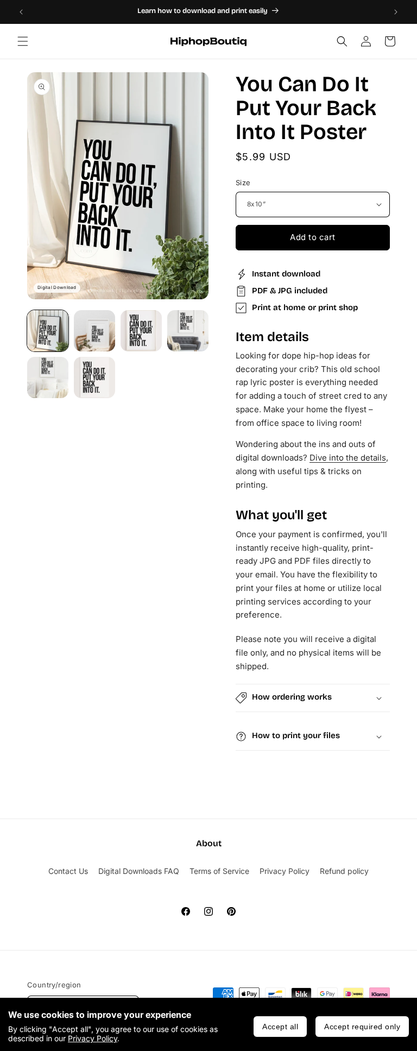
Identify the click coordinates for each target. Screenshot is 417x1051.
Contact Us (68, 871)
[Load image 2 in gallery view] (94, 330)
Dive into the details (347, 457)
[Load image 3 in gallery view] (141, 330)
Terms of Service (219, 871)
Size (243, 182)
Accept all (280, 1026)
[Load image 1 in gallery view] (47, 330)
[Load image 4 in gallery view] (187, 330)
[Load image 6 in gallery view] (94, 377)
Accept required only (362, 1026)
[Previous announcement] (21, 12)
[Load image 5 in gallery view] (47, 377)
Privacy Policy (92, 1038)
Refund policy (344, 871)
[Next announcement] (396, 12)
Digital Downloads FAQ (138, 871)
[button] (23, 41)
